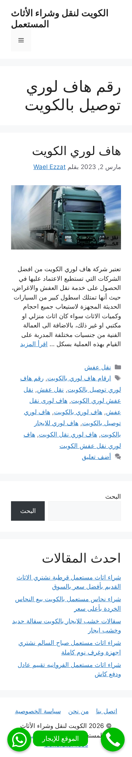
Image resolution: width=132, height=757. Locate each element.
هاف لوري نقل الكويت (68, 434)
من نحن (78, 711)
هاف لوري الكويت (76, 150)
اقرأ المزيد (34, 344)
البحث (113, 496)
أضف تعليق (96, 456)
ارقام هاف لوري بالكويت (79, 378)
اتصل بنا (106, 711)
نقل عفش (97, 367)
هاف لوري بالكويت (78, 412)
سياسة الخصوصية (38, 711)
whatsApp (19, 739)
